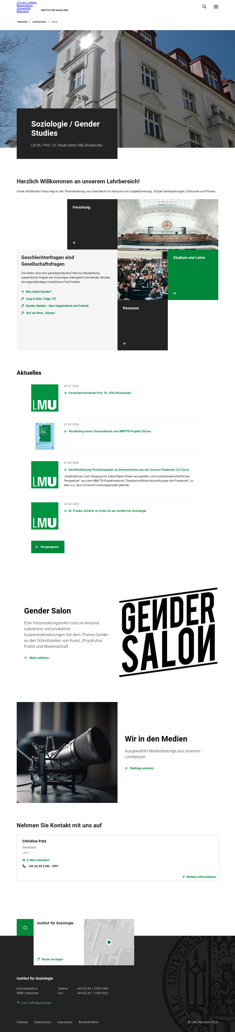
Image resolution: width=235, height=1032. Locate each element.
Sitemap (22, 1022)
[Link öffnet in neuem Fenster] (84, 942)
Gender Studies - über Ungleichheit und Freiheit (57, 306)
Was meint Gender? (39, 291)
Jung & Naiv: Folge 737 (41, 299)
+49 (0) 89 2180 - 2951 (43, 866)
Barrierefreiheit (89, 1022)
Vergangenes (50, 547)
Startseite (22, 22)
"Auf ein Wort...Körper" (41, 313)
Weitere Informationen (201, 877)
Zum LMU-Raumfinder (36, 1003)
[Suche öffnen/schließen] (204, 7)
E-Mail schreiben (38, 860)
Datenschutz (42, 1022)
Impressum (65, 1022)
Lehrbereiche (39, 22)
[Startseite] (25, 927)
